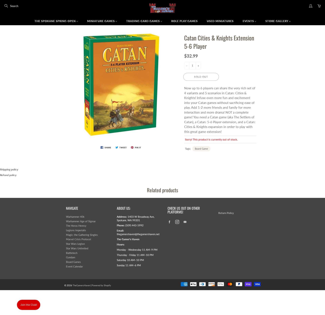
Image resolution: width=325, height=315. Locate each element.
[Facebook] (169, 222)
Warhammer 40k (75, 216)
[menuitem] (56, 20)
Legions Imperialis (76, 230)
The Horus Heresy (76, 225)
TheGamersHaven (81, 285)
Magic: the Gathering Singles (82, 234)
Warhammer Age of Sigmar (81, 221)
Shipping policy (9, 169)
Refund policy (8, 175)
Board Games (73, 261)
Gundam (70, 257)
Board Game (201, 148)
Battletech (71, 253)
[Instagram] (177, 222)
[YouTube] (185, 222)
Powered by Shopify (101, 285)
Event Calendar (74, 266)
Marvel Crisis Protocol (78, 239)
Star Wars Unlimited (77, 248)
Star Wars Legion (75, 243)
